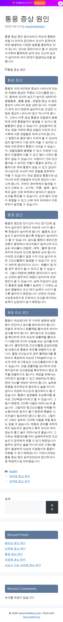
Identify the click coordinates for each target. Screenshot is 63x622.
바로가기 (40, 2)
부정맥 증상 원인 (19, 476)
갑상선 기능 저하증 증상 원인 (23, 565)
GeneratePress (31, 616)
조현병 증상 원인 (19, 481)
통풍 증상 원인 (14, 554)
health (13, 471)
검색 (7, 498)
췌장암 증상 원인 (15, 543)
